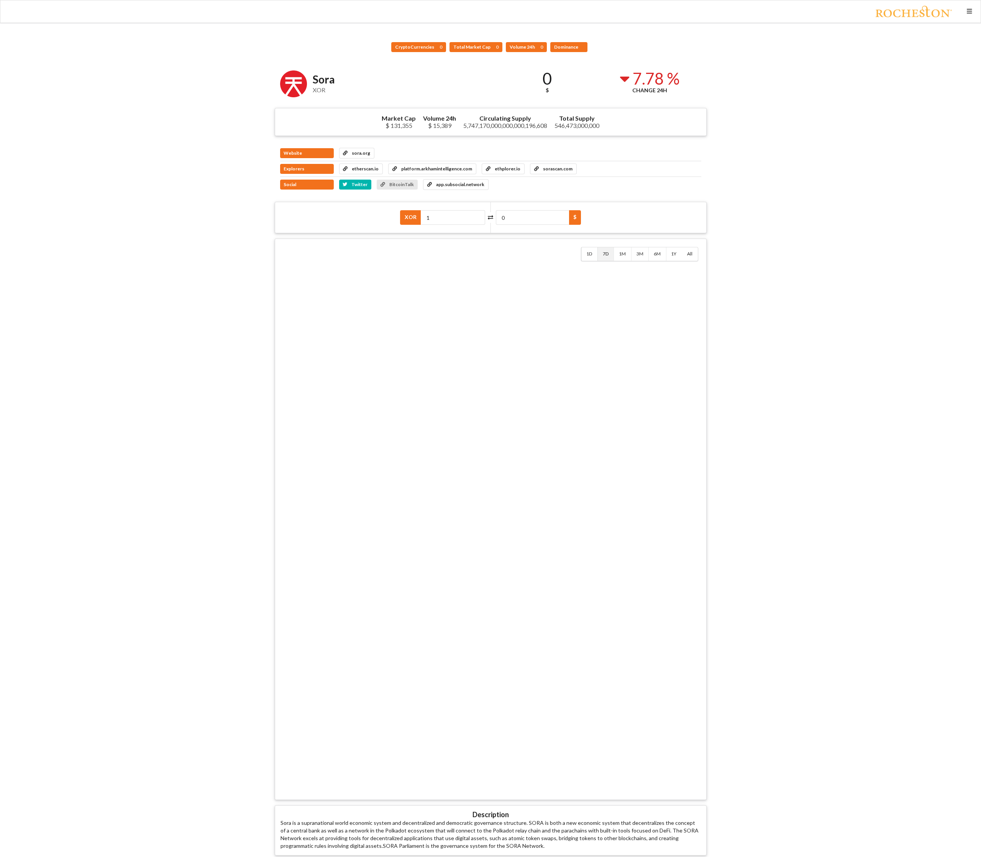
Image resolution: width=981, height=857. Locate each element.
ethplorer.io (507, 169)
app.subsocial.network (459, 184)
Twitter (359, 184)
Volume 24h (526, 47)
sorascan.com (557, 169)
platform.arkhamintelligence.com (436, 169)
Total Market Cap (476, 47)
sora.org (360, 153)
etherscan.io (365, 169)
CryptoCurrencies (418, 47)
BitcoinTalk (401, 184)
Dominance (566, 47)
